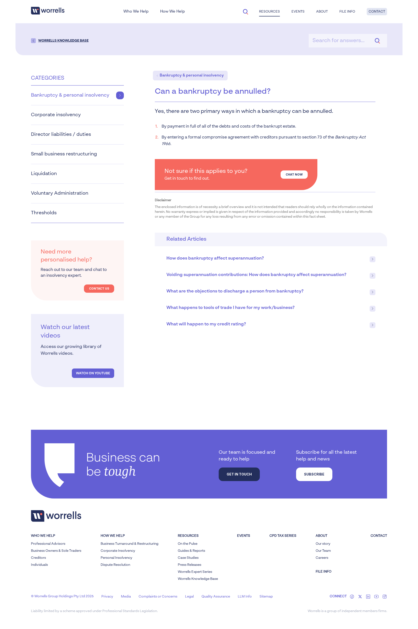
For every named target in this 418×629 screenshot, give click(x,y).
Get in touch (239, 474)
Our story (323, 543)
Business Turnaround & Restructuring (129, 543)
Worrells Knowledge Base (198, 579)
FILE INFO (323, 571)
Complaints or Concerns (158, 596)
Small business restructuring (64, 154)
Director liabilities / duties (61, 134)
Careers (322, 558)
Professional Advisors (48, 543)
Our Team (323, 550)
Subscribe (314, 474)
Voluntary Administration (59, 193)
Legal (189, 596)
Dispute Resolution (115, 565)
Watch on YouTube (93, 373)
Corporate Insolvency (118, 550)
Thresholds (44, 213)
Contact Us (99, 288)
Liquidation (44, 173)
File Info (347, 11)
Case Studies (188, 558)
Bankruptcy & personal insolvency (70, 95)
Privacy (107, 596)
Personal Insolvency (116, 558)
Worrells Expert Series (195, 572)
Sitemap (266, 596)
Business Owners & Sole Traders (56, 550)
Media (126, 596)
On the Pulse (187, 543)
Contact (377, 11)
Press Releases (189, 565)
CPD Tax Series (282, 535)
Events (243, 535)
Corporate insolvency (56, 115)
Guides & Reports (191, 550)
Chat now (294, 174)
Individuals (39, 565)
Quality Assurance (216, 596)
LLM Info (245, 596)
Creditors (38, 558)
